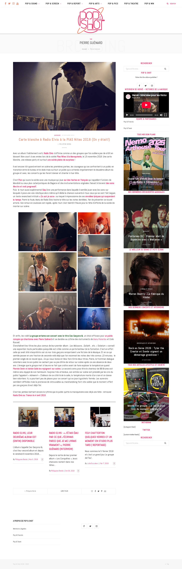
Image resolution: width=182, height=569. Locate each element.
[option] (146, 164)
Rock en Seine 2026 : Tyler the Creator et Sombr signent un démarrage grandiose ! (146, 351)
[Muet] (161, 115)
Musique (57, 135)
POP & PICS (113, 3)
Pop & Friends (129, 122)
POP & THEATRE (131, 3)
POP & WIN (149, 3)
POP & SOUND (31, 3)
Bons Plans (146, 174)
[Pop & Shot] (91, 20)
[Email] (105, 491)
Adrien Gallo (33, 368)
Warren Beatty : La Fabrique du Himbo (146, 295)
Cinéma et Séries (146, 289)
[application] (146, 105)
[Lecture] (127, 115)
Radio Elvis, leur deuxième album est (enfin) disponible (24, 437)
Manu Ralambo (99, 339)
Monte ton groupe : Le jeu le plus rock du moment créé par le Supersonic (146, 409)
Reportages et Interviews (146, 343)
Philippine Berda (65, 144)
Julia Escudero (92, 463)
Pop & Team (128, 128)
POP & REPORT (74, 3)
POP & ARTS (94, 3)
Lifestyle (146, 401)
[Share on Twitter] (98, 491)
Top (167, 564)
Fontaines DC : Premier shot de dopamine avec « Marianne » (146, 237)
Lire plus (64, 491)
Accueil (84, 49)
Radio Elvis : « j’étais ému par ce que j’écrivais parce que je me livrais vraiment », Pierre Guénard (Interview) (63, 441)
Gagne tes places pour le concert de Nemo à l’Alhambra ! (146, 180)
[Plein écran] (165, 115)
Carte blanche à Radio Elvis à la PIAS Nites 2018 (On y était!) (64, 139)
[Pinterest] (101, 491)
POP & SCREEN (52, 3)
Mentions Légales (19, 529)
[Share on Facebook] (95, 491)
